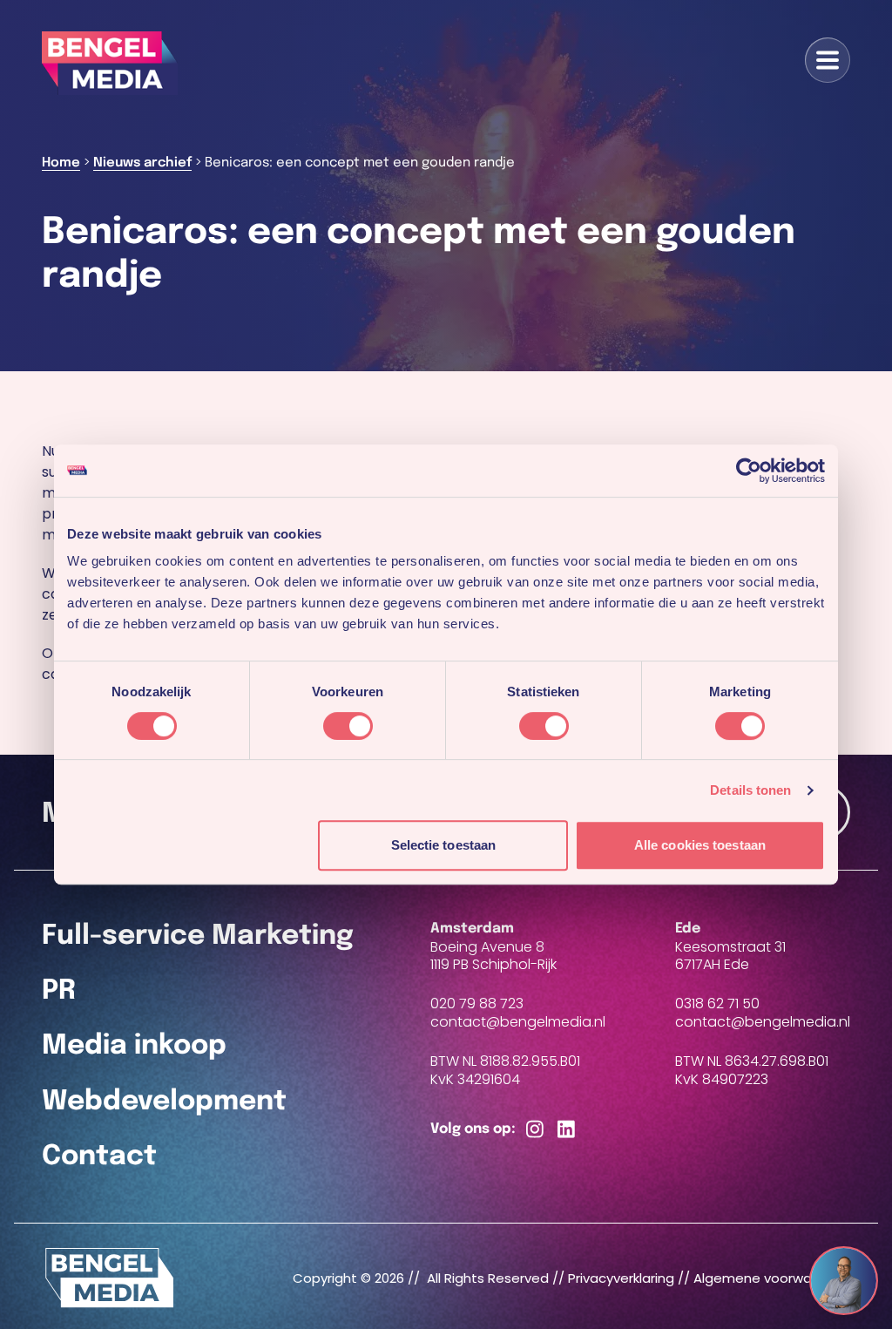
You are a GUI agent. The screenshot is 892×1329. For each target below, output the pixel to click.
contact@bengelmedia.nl (517, 1023)
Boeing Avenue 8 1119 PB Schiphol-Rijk (493, 956)
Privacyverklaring (621, 1278)
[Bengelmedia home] (110, 1278)
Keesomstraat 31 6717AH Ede (730, 956)
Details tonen (750, 790)
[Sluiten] (860, 1265)
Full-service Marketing (198, 936)
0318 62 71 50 (717, 1003)
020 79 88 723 (477, 1003)
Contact (99, 1156)
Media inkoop (134, 1046)
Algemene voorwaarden (771, 1278)
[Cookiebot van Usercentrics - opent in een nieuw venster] (748, 471)
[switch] (348, 726)
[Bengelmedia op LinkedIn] (566, 1130)
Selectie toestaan (444, 844)
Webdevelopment (164, 1101)
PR (59, 991)
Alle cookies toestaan (700, 844)
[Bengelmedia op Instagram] (535, 1130)
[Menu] (827, 60)
